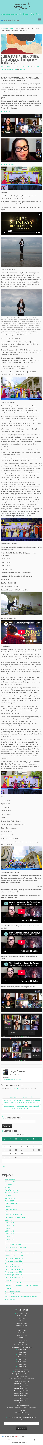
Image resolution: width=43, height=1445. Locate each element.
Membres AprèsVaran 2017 (14, 1264)
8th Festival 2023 (10, 1182)
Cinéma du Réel (10, 1198)
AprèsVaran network (11, 1193)
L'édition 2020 (36, 67)
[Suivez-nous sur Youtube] (18, 20)
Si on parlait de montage (12, 1291)
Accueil (3, 28)
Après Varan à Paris (25, 67)
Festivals (8, 1206)
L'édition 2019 (9, 1231)
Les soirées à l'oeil (11, 1250)
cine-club (8, 1195)
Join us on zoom (6, 111)
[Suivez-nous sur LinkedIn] (13, 20)
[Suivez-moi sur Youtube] (10, 20)
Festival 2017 (9, 1201)
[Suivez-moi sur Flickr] (8, 20)
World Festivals (10, 1299)
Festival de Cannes (11, 1204)
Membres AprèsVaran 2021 (14, 1272)
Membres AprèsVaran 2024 (14, 1277)
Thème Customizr (25, 1442)
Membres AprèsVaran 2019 (14, 1266)
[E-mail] (2, 20)
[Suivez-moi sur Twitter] (4, 20)
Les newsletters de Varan (13, 1245)
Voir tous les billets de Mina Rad (12, 1079)
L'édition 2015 (9, 1223)
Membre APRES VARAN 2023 (14, 1256)
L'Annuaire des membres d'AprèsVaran (17, 1217)
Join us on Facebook (7, 164)
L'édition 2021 (9, 1236)
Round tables (9, 1288)
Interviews (8, 1212)
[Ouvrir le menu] (39, 19)
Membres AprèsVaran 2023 (14, 1275)
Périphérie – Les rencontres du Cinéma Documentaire (21, 1286)
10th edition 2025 (10, 1179)
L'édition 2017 (9, 1228)
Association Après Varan (19, 1440)
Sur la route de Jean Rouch (13, 1294)
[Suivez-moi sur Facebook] (7, 20)
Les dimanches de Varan (12, 1242)
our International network (13, 1283)
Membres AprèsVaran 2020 (9, 69)
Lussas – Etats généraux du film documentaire (19, 1253)
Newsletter (8, 1280)
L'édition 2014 (9, 1220)
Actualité (10, 28)
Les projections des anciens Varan (15, 1247)
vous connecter (14, 1089)
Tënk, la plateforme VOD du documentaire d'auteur (21, 1296)
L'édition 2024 (9, 1239)
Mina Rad (22, 69)
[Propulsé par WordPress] (34, 1439)
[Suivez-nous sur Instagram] (16, 20)
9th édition (8, 1185)
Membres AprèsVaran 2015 (14, 1258)
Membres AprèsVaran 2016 (14, 1261)
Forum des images (11, 1209)
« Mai (3, 1167)
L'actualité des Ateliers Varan (14, 1215)
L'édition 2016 (9, 1225)
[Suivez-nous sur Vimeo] (15, 20)
